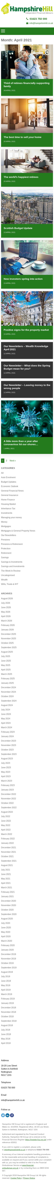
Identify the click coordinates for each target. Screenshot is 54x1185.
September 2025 (9, 647)
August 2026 (7, 598)
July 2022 (5, 816)
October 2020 (7, 910)
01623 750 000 (38, 18)
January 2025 (7, 683)
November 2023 (8, 745)
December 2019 (8, 954)
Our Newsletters (8, 535)
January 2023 (7, 790)
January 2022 (7, 843)
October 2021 (7, 856)
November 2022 (8, 798)
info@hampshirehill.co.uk (41, 23)
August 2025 (7, 652)
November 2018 (8, 1012)
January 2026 (7, 630)
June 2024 (6, 714)
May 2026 (5, 612)
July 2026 (5, 603)
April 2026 (6, 616)
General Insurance (9, 495)
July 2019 (5, 976)
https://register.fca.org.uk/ (35, 1140)
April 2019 (6, 990)
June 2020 (6, 927)
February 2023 (8, 785)
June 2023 (6, 767)
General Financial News (12, 491)
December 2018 (8, 1007)
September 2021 (9, 861)
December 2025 (8, 634)
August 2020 (7, 919)
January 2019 (7, 1003)
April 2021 (6, 883)
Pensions (5, 540)
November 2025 (8, 638)
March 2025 (6, 674)
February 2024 (8, 732)
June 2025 (6, 661)
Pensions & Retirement (12, 544)
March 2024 (6, 727)
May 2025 (5, 665)
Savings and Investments (12, 566)
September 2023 (9, 754)
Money (4, 522)
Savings (5, 557)
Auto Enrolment (8, 477)
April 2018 (6, 1043)
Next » (13, 461)
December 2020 (8, 901)
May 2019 (5, 985)
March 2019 (6, 994)
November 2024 (8, 692)
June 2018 (6, 1034)
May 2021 (5, 879)
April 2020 (6, 936)
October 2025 (7, 643)
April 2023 (6, 776)
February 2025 (8, 678)
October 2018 (7, 1016)
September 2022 (9, 807)
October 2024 (7, 696)
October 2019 (7, 963)
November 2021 (8, 852)
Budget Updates (8, 482)
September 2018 (9, 1021)
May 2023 (5, 772)
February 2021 (8, 892)
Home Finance (8, 500)
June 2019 (6, 981)
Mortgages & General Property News (18, 531)
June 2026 (6, 607)
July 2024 (5, 710)
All (2, 473)
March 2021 (6, 887)
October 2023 (7, 750)
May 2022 (5, 825)
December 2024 (8, 687)
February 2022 (8, 839)
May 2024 (5, 718)
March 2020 (6, 941)
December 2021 (8, 847)
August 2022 (7, 812)
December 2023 (8, 741)
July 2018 (5, 1030)
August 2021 (7, 865)
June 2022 (6, 821)
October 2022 (7, 803)
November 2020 (8, 905)
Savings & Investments (11, 562)
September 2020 (9, 914)
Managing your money (11, 517)
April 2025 (6, 670)
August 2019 (7, 972)
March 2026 (6, 621)
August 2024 (7, 705)
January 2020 (7, 950)
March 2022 (6, 834)
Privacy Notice (29, 1178)
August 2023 (7, 758)
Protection (5, 548)
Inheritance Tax (8, 508)
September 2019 (9, 967)
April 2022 (6, 830)
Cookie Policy (16, 1178)
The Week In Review (10, 571)
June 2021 (6, 874)
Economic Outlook (9, 486)
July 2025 (5, 656)
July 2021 (5, 870)
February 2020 (8, 945)
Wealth (4, 580)
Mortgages (6, 526)
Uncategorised (8, 575)
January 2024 (7, 736)
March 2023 (6, 781)
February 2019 (8, 999)
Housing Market (8, 504)
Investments (6, 513)
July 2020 (5, 923)
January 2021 (7, 896)
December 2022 (8, 794)
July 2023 (5, 763)
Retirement (6, 553)
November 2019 (8, 959)
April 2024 (6, 723)
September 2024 (9, 701)
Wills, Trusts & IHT (9, 584)
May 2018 (5, 1039)
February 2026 (8, 625)
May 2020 (5, 932)
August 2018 (7, 1025)
